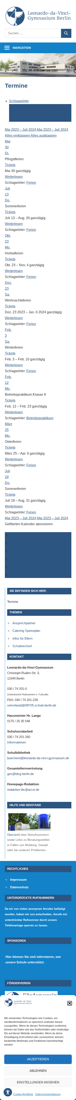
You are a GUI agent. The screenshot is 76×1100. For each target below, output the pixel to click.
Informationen (16, 742)
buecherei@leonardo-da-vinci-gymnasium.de (38, 758)
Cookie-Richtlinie (23, 1094)
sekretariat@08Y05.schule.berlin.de (31, 705)
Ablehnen (38, 1070)
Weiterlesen (14, 176)
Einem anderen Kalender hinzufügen (36, 567)
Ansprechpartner (23, 623)
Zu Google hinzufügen (25, 543)
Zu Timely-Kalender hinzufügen (32, 535)
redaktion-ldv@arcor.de (23, 789)
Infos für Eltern (22, 638)
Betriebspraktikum (46, 107)
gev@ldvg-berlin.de (20, 774)
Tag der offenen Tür (23, 118)
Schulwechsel (22, 646)
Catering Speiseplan (26, 630)
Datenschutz (19, 887)
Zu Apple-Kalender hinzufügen (32, 559)
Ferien (33, 113)
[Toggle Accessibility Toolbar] (7, 1092)
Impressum (18, 879)
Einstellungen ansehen (38, 1082)
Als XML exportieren (24, 575)
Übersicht (13, 834)
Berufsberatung (21, 107)
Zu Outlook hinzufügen (26, 551)
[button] (70, 1003)
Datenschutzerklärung (48, 1094)
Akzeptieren (38, 1059)
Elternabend (18, 113)
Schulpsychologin (52, 113)
